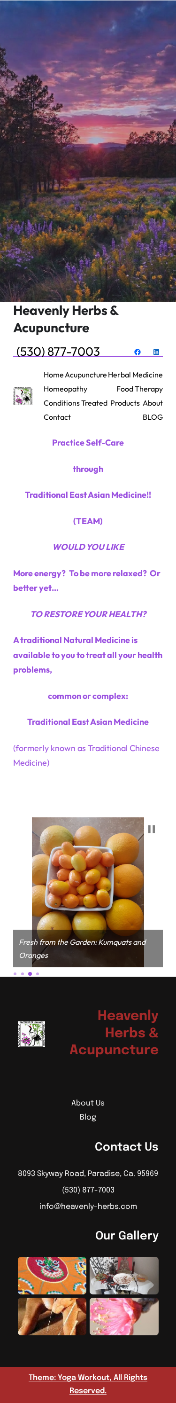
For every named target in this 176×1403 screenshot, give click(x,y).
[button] (151, 829)
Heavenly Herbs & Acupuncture (65, 319)
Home (54, 374)
